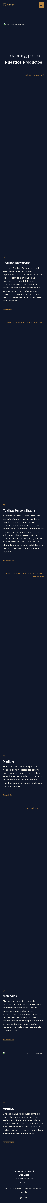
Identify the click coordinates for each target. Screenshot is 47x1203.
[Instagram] (21, 1198)
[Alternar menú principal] (41, 5)
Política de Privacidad (23, 1171)
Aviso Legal (23, 1175)
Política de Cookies (23, 1179)
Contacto (23, 1182)
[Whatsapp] (26, 1198)
